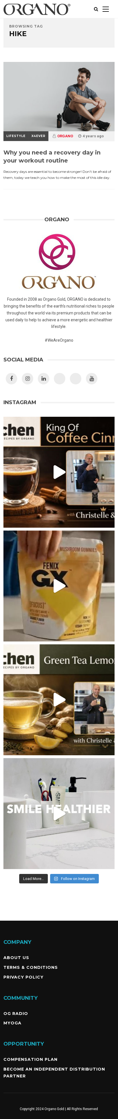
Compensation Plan (30, 1059)
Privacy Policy (23, 977)
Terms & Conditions (30, 967)
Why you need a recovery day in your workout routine (52, 156)
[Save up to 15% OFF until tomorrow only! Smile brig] (58, 813)
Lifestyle (15, 136)
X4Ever (39, 136)
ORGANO (65, 136)
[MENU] (106, 9)
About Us (16, 957)
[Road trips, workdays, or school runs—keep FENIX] (58, 586)
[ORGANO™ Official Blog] (36, 16)
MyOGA (12, 1023)
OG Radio (15, 1013)
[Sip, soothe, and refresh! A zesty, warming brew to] (58, 699)
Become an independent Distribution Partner (54, 1073)
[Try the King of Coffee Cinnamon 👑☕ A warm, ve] (58, 472)
